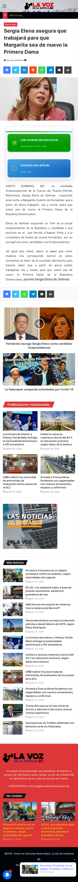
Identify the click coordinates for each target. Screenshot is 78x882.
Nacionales (10, 24)
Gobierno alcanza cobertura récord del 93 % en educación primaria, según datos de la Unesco (50, 658)
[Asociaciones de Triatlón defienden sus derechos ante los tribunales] (13, 728)
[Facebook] (7, 294)
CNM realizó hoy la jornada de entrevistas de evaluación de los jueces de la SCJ (50, 675)
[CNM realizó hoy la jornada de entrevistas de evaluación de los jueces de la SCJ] (20, 464)
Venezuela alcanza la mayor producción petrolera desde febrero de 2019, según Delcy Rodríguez (50, 624)
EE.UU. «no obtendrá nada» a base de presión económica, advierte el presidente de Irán (48, 591)
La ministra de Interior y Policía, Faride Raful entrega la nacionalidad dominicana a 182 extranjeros (49, 641)
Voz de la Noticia (15, 60)
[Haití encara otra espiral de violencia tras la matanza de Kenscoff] (13, 609)
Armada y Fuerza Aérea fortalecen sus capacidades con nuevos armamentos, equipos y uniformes (49, 692)
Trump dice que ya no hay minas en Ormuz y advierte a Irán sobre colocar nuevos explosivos (49, 709)
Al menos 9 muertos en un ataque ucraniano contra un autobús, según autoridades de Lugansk (48, 574)
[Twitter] (15, 294)
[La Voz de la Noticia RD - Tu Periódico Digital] (39, 6)
